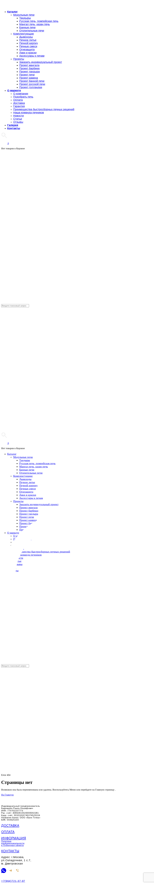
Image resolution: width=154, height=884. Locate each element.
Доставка (10, 825)
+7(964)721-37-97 (13, 880)
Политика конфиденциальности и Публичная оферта (13, 843)
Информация (13, 838)
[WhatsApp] (3, 871)
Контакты (10, 851)
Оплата (8, 832)
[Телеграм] (10, 871)
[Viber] (17, 871)
